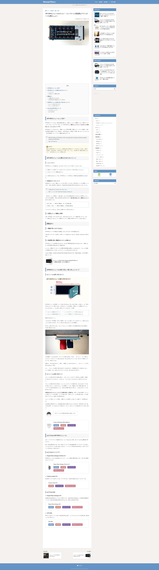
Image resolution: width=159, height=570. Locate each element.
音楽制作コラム (100, 165)
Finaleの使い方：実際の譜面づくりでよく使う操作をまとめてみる (107, 46)
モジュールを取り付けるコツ (54, 104)
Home (96, 2)
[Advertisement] (67, 55)
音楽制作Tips (99, 163)
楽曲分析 (98, 141)
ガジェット (99, 125)
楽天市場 (63, 425)
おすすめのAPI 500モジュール (54, 108)
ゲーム (97, 127)
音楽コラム (99, 145)
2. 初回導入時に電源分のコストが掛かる (56, 99)
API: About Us (54, 141)
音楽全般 (106, 2)
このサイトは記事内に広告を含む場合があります (79, 5)
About (110, 175)
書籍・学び (99, 159)
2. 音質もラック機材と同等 (54, 93)
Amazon (56, 425)
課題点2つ (50, 96)
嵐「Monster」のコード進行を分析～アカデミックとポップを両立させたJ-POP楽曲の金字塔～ (107, 27)
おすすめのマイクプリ (53, 110)
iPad (97, 120)
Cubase (98, 150)
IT (109, 2)
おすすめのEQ (51, 111)
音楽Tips (98, 143)
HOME (80, 565)
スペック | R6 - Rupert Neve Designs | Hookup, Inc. (61, 191)
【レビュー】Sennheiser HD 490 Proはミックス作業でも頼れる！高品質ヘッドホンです (107, 21)
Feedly (99, 175)
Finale (98, 152)
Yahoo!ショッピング (58, 428)
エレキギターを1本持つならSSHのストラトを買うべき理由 (107, 53)
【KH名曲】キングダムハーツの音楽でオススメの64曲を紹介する (107, 34)
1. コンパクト (51, 92)
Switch (98, 132)
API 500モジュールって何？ (54, 88)
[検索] (114, 88)
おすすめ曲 (99, 139)
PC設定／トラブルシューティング (104, 123)
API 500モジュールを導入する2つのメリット (58, 90)
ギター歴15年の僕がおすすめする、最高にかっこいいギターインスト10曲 (107, 40)
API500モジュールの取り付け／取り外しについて (59, 102)
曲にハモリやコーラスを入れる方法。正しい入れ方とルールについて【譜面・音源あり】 (107, 15)
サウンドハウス (71, 425)
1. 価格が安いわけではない (54, 98)
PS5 (97, 129)
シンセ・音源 (99, 157)
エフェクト (99, 154)
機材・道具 (99, 161)
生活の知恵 (113, 2)
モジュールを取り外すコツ (54, 105)
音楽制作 (101, 2)
